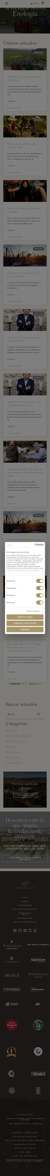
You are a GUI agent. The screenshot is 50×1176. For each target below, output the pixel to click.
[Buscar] (39, 714)
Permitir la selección (25, 623)
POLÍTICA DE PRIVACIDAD (25, 1136)
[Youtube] (30, 930)
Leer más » (11, 101)
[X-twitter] (25, 930)
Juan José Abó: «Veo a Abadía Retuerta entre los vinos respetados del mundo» (24, 647)
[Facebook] (20, 930)
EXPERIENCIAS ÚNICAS (25, 913)
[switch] (39, 588)
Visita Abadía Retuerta (25, 795)
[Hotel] (31, 4)
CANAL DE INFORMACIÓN (25, 1156)
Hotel (35, 3)
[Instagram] (15, 930)
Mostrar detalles (33, 611)
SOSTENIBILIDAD (25, 918)
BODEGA (25, 901)
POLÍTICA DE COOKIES (25, 1148)
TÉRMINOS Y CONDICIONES (25, 1133)
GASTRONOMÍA (25, 905)
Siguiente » (35, 683)
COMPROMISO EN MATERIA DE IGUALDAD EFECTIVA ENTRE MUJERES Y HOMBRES (25, 1160)
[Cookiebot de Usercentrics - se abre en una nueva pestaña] (33, 545)
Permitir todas (25, 617)
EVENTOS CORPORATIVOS (25, 922)
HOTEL (25, 897)
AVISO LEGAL (25, 1152)
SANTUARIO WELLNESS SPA (25, 909)
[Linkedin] (35, 930)
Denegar (25, 629)
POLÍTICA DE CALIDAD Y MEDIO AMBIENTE (25, 1140)
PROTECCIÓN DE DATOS (25, 1144)
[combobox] (20, 714)
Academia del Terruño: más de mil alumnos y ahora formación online (25, 472)
